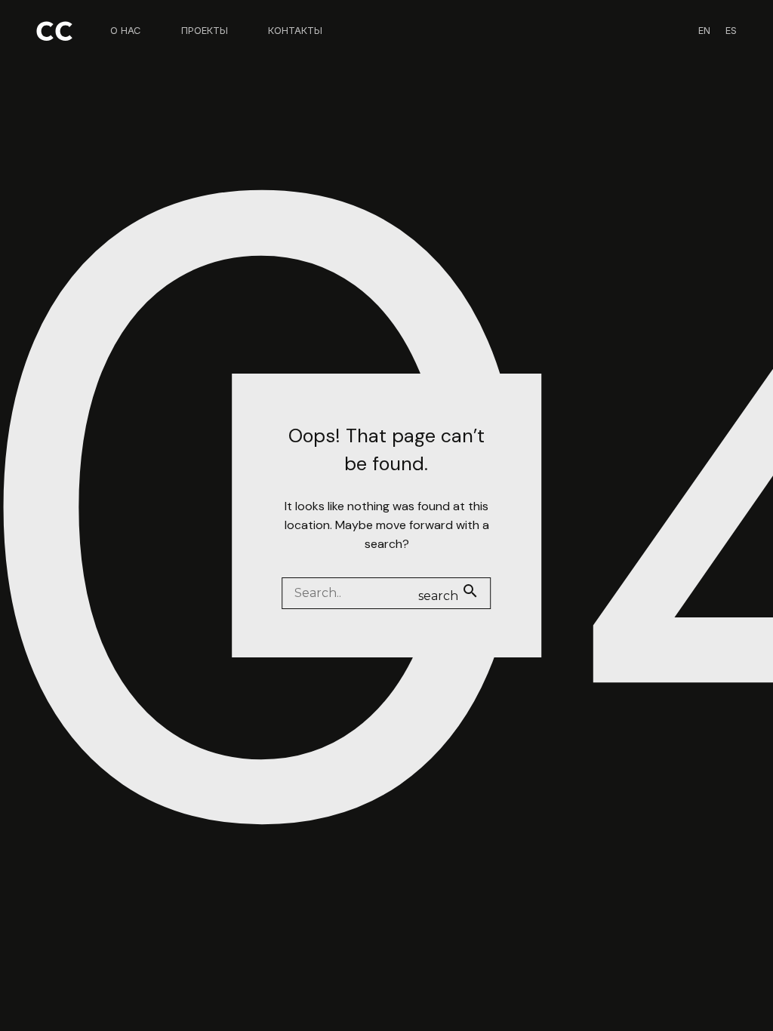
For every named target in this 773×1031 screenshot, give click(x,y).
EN (704, 30)
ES (731, 30)
